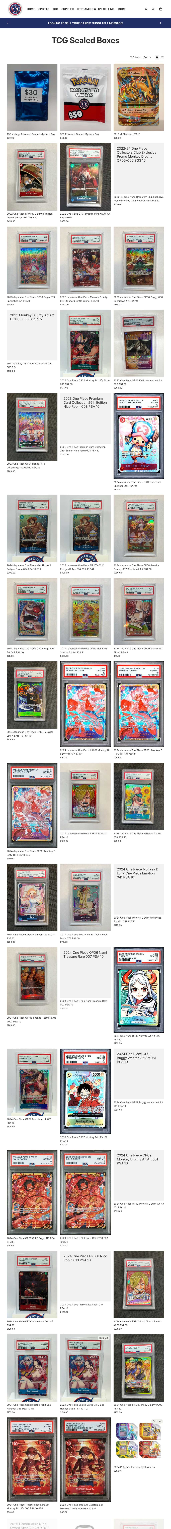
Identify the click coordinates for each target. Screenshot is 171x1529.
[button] (147, 57)
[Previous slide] (8, 23)
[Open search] (146, 9)
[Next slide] (160, 23)
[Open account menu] (153, 9)
